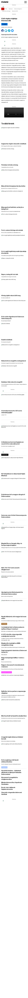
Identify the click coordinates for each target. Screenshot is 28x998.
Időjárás (4, 24)
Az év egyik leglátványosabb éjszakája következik (13, 252)
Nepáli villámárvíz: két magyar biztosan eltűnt (13, 617)
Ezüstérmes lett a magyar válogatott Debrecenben (13, 495)
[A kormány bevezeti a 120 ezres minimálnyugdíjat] (14, 401)
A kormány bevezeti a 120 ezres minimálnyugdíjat (11, 411)
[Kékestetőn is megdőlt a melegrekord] (14, 351)
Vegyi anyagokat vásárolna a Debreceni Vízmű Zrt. (14, 651)
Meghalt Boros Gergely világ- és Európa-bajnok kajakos (11, 544)
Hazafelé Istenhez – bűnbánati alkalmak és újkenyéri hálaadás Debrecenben (11, 772)
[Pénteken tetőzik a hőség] (14, 155)
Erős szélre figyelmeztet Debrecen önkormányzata (12, 317)
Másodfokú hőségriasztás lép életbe (13, 186)
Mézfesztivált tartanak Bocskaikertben (14, 716)
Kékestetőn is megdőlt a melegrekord (13, 361)
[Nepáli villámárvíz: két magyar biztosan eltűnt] (14, 607)
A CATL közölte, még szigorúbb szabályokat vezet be (11, 635)
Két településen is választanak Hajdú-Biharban (13, 474)
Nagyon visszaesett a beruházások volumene (12, 666)
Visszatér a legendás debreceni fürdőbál (11, 793)
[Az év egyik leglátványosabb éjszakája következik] (14, 242)
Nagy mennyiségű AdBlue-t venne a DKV (12, 658)
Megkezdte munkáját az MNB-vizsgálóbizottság (11, 644)
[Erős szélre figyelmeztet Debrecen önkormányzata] (14, 307)
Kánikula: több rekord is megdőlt (11, 382)
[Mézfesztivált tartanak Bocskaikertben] (14, 706)
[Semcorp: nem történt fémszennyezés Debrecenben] (14, 506)
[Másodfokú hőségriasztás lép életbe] (14, 176)
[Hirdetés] (14, 6)
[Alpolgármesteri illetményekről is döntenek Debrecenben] (14, 583)
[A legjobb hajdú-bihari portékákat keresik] (14, 727)
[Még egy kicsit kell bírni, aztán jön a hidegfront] (14, 198)
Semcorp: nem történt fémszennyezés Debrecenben (14, 516)
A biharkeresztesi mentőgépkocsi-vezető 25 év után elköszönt (12, 443)
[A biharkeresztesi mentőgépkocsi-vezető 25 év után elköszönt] (14, 432)
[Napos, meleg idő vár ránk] (14, 265)
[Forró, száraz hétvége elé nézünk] (14, 221)
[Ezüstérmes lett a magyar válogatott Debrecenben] (14, 485)
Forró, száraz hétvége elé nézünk (12, 230)
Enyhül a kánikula (6, 339)
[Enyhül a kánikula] (14, 330)
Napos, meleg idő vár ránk (9, 274)
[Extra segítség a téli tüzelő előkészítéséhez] (14, 750)
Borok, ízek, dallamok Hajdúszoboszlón (8, 788)
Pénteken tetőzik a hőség (9, 165)
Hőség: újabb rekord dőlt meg (11, 295)
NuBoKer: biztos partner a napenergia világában (13, 692)
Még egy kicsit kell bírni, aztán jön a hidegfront (12, 208)
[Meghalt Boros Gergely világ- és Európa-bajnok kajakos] (14, 534)
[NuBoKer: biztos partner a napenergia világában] (14, 682)
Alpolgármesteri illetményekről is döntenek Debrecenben (12, 593)
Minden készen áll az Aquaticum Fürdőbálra (11, 783)
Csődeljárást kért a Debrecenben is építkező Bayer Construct (12, 628)
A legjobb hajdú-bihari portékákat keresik (12, 738)
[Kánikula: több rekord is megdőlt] (14, 372)
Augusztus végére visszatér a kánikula (13, 143)
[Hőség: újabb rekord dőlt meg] (14, 286)
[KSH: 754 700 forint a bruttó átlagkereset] (14, 558)
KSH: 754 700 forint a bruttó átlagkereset (10, 568)
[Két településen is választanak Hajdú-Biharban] (14, 464)
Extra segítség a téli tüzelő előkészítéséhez (10, 761)
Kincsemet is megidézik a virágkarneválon (9, 778)
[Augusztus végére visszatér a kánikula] (14, 134)
